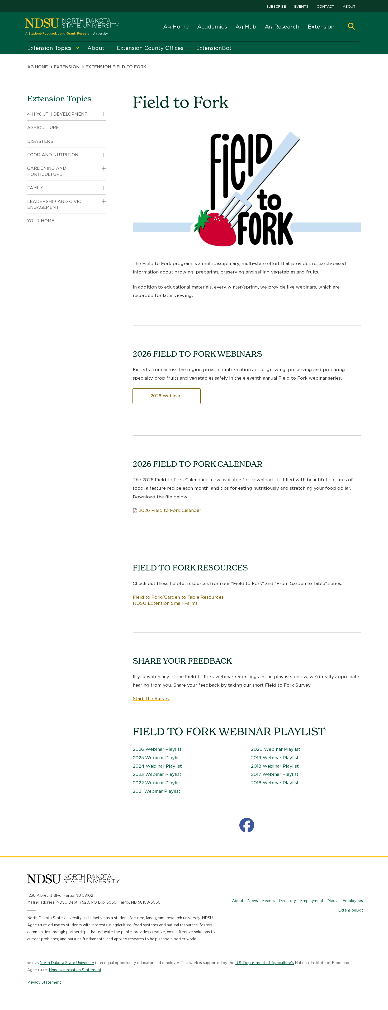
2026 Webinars (166, 395)
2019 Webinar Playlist (275, 757)
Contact (325, 6)
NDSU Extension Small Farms (165, 603)
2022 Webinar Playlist (157, 782)
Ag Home (176, 26)
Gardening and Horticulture (46, 171)
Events (301, 6)
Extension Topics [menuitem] (49, 48)
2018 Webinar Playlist (275, 766)
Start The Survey (151, 698)
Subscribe (276, 6)
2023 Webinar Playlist (157, 774)
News (253, 901)
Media (333, 901)
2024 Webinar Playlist (157, 766)
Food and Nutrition (52, 154)
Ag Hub (245, 26)
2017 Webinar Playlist (275, 774)
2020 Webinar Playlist (275, 749)
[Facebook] (246, 825)
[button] (351, 27)
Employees (353, 901)
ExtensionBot (350, 910)
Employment (311, 901)
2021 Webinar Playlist (156, 791)
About (349, 6)
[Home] (72, 26)
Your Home (40, 220)
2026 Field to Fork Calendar (170, 510)
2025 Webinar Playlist (157, 757)
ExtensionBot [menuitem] (213, 48)
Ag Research (282, 26)
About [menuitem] (95, 48)
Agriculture (43, 127)
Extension (321, 26)
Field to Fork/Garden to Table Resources (178, 597)
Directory (287, 901)
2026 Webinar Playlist (157, 749)
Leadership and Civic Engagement (54, 204)
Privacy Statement (44, 982)
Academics (212, 26)
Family (35, 187)
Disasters (40, 141)
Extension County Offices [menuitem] (150, 48)
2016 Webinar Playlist (275, 782)
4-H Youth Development (57, 114)
